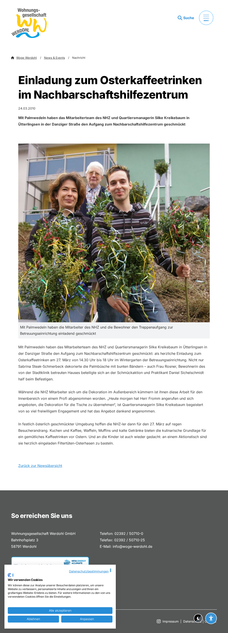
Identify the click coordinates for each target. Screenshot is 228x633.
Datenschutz (192, 621)
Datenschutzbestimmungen (89, 571)
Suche (188, 18)
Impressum (171, 621)
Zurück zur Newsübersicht (40, 465)
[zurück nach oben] (211, 607)
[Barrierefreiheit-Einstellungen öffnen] (211, 618)
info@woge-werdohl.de (132, 546)
